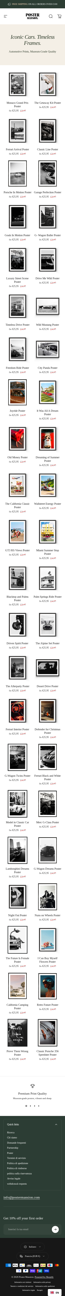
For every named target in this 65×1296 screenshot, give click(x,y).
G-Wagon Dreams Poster (47, 868)
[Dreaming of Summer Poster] (48, 439)
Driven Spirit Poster (17, 643)
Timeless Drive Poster (17, 324)
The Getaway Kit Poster (47, 102)
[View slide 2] (30, 1106)
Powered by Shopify (44, 1277)
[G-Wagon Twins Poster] (17, 757)
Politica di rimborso (17, 1168)
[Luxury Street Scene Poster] (17, 260)
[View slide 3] (35, 1106)
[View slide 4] (39, 1106)
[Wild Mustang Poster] (48, 306)
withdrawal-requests (17, 1184)
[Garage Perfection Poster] (48, 174)
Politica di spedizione (17, 1163)
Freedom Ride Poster (17, 367)
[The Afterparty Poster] (17, 668)
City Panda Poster (47, 367)
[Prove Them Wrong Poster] (17, 1033)
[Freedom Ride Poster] (17, 349)
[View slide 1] (26, 1106)
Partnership (12, 1148)
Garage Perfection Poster (47, 192)
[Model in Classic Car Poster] (17, 804)
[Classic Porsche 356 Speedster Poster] (48, 1033)
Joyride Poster (17, 410)
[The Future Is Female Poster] (17, 940)
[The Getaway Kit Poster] (48, 84)
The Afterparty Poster (17, 686)
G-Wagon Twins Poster (17, 775)
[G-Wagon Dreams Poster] (48, 850)
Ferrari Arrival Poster (17, 149)
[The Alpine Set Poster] (48, 625)
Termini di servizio (16, 1158)
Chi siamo (12, 1137)
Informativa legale (28, 1290)
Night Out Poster (17, 915)
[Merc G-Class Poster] (48, 804)
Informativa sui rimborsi (22, 1282)
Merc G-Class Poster (47, 822)
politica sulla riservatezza (19, 1173)
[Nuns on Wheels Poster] (48, 897)
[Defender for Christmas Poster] (48, 711)
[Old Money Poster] (17, 439)
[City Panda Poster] (48, 349)
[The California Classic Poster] (17, 485)
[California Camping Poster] (17, 986)
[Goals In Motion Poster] (17, 217)
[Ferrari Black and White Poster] (48, 757)
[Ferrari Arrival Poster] (17, 131)
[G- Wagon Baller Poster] (48, 217)
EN (57, 1292)
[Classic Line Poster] (48, 131)
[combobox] (55, 1292)
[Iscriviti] (55, 1229)
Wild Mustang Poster (47, 324)
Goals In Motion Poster (17, 235)
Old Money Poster (17, 457)
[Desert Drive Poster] (48, 668)
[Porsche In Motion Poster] (17, 174)
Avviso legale (13, 1178)
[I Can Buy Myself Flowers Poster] (48, 940)
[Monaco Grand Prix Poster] (17, 84)
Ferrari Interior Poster (17, 729)
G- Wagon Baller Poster (47, 235)
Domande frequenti (16, 1142)
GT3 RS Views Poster (17, 550)
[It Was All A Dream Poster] (48, 392)
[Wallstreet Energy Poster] (48, 485)
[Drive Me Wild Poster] (48, 260)
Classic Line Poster (47, 149)
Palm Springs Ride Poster (48, 596)
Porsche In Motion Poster (17, 192)
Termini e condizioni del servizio (21, 1286)
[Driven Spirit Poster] (17, 625)
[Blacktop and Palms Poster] (17, 578)
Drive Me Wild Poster (47, 278)
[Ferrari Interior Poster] (17, 711)
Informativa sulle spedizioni (45, 1286)
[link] (21, 1197)
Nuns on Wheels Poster (47, 915)
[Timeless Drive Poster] (17, 306)
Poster (10, 1153)
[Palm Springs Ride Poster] (48, 578)
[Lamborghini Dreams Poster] (17, 850)
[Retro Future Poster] (48, 986)
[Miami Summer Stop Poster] (48, 532)
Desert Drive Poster (47, 686)
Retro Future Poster (47, 1004)
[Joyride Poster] (17, 392)
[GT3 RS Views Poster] (17, 532)
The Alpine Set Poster (47, 643)
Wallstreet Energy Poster (47, 503)
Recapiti (40, 1290)
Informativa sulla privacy (42, 1282)
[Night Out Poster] (17, 897)
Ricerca (10, 1132)
